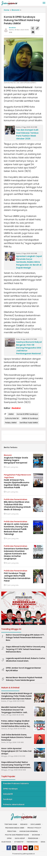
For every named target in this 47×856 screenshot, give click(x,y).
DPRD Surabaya (10, 788)
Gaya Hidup (20, 838)
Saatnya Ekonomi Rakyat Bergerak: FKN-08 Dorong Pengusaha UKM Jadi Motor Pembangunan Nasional (29, 348)
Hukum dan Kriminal (28, 831)
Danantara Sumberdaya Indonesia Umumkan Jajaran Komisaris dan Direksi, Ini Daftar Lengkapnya (16, 553)
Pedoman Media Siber (14, 828)
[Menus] (44, 3)
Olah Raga (6, 842)
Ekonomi (8, 455)
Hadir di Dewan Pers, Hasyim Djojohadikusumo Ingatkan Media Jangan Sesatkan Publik (16, 484)
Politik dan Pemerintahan (15, 499)
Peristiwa (11, 831)
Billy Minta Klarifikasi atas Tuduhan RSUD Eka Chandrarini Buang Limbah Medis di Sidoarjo (17, 506)
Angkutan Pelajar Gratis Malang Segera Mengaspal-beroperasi (16, 460)
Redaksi (23, 824)
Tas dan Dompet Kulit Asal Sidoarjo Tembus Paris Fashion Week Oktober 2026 (27, 134)
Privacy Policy (34, 828)
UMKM (11, 414)
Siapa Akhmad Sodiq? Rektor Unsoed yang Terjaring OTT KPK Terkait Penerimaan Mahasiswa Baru (25, 649)
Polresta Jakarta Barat (13, 804)
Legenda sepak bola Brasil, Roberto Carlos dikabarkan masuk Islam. (25, 659)
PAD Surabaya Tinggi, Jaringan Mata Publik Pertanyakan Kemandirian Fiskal (17, 577)
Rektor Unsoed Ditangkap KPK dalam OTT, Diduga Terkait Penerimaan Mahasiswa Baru (25, 637)
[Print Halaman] (33, 32)
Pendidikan (33, 838)
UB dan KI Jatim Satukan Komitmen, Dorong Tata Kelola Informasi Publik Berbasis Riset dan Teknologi (16, 529)
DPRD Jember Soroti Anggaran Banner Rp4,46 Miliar (23, 669)
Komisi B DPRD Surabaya (27, 414)
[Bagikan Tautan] (33, 28)
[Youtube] (25, 847)
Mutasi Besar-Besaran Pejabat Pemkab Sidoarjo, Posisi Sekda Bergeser (24, 678)
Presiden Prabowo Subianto (16, 783)
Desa (43, 842)
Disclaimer (36, 824)
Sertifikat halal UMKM (29, 422)
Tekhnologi (32, 842)
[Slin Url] (37, 28)
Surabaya (7, 799)
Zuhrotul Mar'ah (12, 418)
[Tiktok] (31, 847)
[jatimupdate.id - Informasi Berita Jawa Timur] (9, 3)
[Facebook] (9, 847)
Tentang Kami (10, 824)
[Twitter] (14, 847)
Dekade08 (8, 794)
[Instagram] (20, 847)
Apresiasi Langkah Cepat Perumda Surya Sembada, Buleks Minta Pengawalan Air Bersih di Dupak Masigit (29, 262)
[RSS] (36, 847)
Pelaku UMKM (10, 422)
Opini (9, 838)
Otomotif (18, 842)
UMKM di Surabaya (30, 418)
